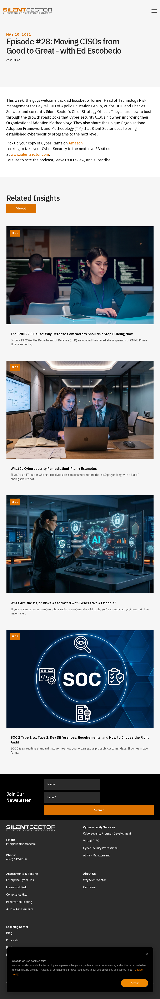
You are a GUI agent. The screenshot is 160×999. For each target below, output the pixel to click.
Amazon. (76, 143)
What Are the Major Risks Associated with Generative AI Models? (63, 603)
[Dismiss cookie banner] (147, 954)
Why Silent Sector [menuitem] (94, 880)
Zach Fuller (13, 59)
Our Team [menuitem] (89, 887)
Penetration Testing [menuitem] (19, 902)
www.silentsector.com (30, 154)
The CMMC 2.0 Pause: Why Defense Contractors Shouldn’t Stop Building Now (72, 334)
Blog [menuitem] (9, 933)
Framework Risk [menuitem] (16, 887)
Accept (135, 983)
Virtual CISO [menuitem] (91, 841)
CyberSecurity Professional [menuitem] (101, 848)
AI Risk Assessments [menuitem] (19, 909)
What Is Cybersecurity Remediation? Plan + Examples (54, 468)
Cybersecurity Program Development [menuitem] (107, 833)
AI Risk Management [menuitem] (96, 855)
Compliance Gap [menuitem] (17, 894)
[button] (154, 10)
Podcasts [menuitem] (12, 940)
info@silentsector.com (21, 844)
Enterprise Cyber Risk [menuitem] (20, 880)
